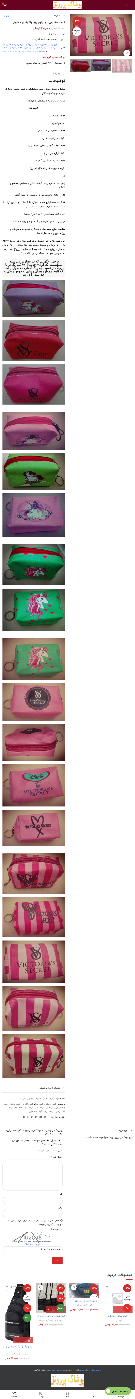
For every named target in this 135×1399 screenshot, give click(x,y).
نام (61, 1194)
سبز (31, 47)
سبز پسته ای (22, 47)
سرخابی (12, 47)
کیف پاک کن (27, 1104)
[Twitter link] (45, 1117)
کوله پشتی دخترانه (117, 1316)
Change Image (32, 1244)
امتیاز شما (58, 1151)
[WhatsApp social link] (28, 1117)
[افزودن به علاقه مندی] (107, 1287)
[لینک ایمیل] (41, 1117)
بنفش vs (42, 44)
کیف (56, 15)
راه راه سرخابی (12, 44)
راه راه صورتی (40, 47)
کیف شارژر (39, 1107)
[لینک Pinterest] (36, 1117)
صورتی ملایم (18, 51)
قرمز (9, 51)
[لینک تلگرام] (24, 1117)
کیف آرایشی (50, 1104)
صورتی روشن (32, 51)
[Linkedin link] (32, 1117)
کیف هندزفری (35, 1111)
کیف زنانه (48, 1098)
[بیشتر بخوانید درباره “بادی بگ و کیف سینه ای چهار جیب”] (23, 1340)
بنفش (50, 44)
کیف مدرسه (48, 1111)
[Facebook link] (49, 1117)
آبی (55, 44)
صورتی (42, 51)
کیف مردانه (82, 1305)
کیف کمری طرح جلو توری (84, 1301)
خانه (63, 15)
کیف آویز (39, 1104)
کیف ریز (49, 1107)
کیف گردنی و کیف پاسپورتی (51, 1316)
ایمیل (60, 1207)
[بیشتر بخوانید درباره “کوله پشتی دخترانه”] (123, 1309)
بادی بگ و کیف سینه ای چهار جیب (17, 1348)
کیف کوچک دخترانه (24, 1107)
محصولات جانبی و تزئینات (30, 1098)
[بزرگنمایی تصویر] (126, 53)
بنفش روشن (31, 44)
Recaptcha (57, 1229)
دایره (22, 44)
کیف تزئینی (15, 1104)
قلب (4, 51)
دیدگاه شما (57, 1157)
